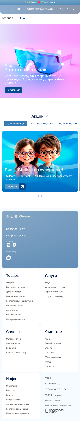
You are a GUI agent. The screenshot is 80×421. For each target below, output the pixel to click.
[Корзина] (74, 9)
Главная (7, 18)
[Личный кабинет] (68, 9)
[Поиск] (12, 9)
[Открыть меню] (5, 9)
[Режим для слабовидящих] (18, 9)
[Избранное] (61, 9)
